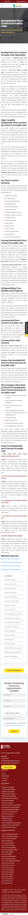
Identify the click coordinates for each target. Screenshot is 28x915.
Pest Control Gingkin (7, 852)
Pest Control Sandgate (8, 845)
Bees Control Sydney (9, 635)
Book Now (14, 731)
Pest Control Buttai (7, 841)
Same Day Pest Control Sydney (12, 618)
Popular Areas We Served (14, 670)
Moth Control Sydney (9, 605)
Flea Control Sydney (9, 609)
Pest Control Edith (7, 854)
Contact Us (5, 778)
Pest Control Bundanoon (9, 856)
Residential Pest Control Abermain (10, 566)
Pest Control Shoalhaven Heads (11, 861)
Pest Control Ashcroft (8, 870)
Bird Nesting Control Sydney (11, 601)
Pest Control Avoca (7, 881)
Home (3, 773)
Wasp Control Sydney (10, 580)
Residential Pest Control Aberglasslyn (11, 562)
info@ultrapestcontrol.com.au (11, 761)
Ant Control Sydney (9, 643)
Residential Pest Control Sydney (12, 652)
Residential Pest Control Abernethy (10, 569)
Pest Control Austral (7, 878)
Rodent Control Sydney (10, 592)
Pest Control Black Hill (8, 843)
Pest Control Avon (7, 883)
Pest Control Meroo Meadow (10, 836)
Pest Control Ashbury (8, 867)
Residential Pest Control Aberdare (10, 559)
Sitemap (4, 780)
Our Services (5, 776)
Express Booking (21, 1)
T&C (4, 725)
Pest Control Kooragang (9, 847)
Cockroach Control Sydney (11, 626)
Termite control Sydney (10, 584)
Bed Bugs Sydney (8, 639)
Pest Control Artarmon (8, 865)
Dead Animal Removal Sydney (12, 622)
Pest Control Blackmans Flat (10, 834)
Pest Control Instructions (15, 725)
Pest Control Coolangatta (9, 838)
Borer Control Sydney (9, 631)
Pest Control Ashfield (8, 872)
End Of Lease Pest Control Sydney (13, 614)
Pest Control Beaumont (8, 858)
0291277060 (7, 1)
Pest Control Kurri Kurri (8, 863)
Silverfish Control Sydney (10, 656)
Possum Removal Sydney (10, 597)
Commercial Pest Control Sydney (13, 648)
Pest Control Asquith (7, 874)
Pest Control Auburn (7, 876)
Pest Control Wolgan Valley (9, 850)
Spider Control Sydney (10, 588)
